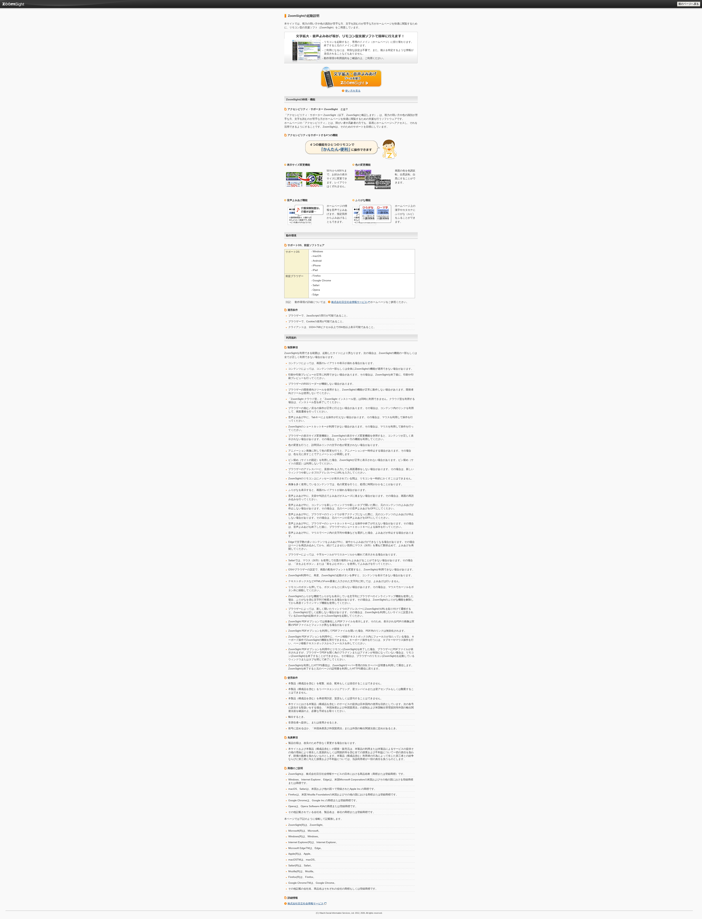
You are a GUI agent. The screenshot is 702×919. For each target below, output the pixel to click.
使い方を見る (353, 90)
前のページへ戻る (688, 3)
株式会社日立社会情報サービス (349, 302)
